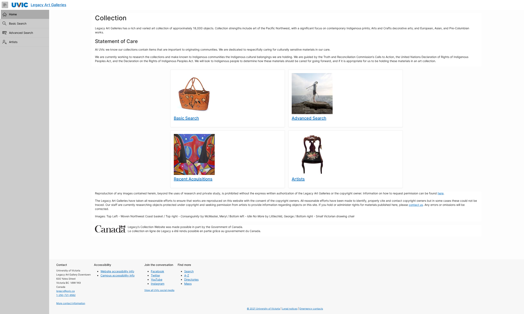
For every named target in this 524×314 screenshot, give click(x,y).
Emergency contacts (311, 308)
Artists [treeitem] (13, 42)
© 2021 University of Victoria (263, 308)
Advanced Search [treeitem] (21, 32)
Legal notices (289, 308)
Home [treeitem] (13, 14)
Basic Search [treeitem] (17, 23)
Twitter (155, 275)
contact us (416, 204)
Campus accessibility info (117, 275)
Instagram (157, 283)
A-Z (186, 275)
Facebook (157, 271)
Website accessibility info (117, 271)
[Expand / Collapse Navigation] (5, 5)
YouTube (156, 279)
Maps (188, 283)
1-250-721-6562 (66, 295)
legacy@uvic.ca (65, 290)
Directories (191, 279)
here (441, 193)
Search (189, 271)
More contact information (70, 303)
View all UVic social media (159, 290)
